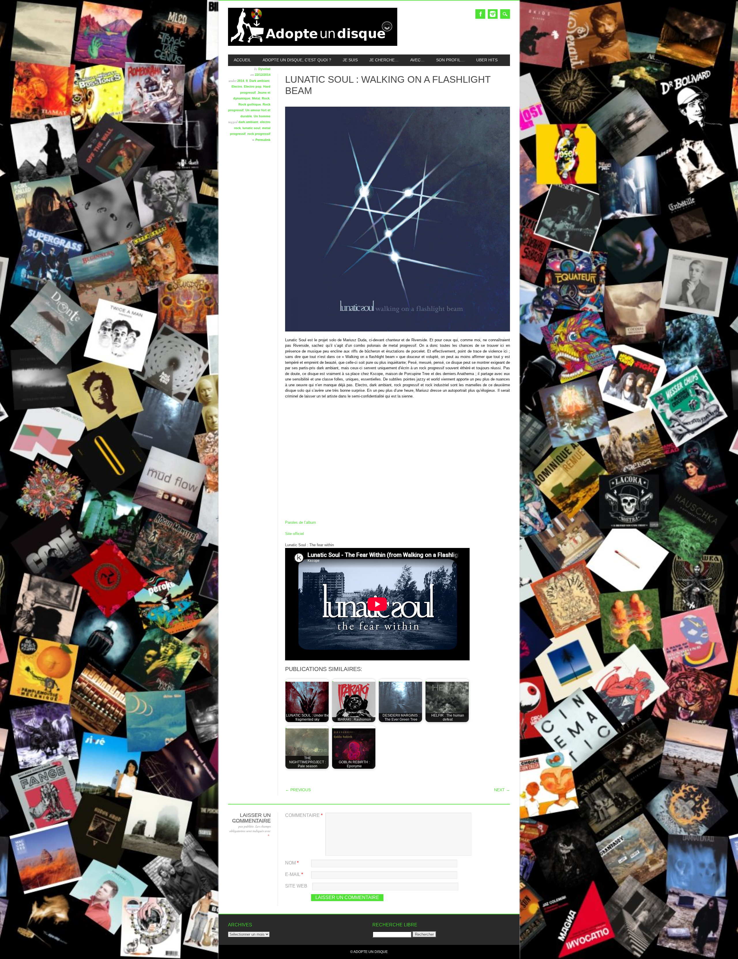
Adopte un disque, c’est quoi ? (297, 60)
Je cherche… (384, 60)
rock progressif (258, 133)
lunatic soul (251, 128)
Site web (296, 885)
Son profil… (450, 60)
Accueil (242, 60)
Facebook (480, 14)
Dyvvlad (264, 69)
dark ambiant (248, 122)
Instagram (493, 14)
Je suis (350, 60)
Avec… (417, 60)
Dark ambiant (259, 80)
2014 (240, 80)
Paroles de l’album (300, 522)
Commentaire (304, 815)
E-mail (294, 874)
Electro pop (252, 86)
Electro (236, 86)
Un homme (262, 116)
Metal (256, 98)
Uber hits (487, 60)
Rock (266, 98)
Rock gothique (249, 104)
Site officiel (294, 534)
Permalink (262, 140)
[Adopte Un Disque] (312, 44)
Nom (292, 862)
